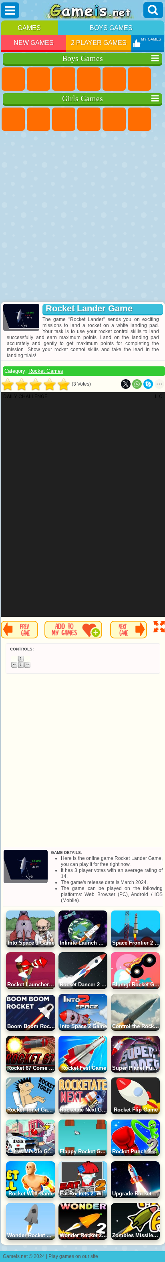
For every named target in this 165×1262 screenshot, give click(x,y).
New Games (34, 42)
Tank (89, 79)
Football (38, 79)
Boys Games (111, 27)
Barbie (89, 119)
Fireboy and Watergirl (63, 119)
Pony (13, 119)
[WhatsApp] (137, 384)
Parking (13, 79)
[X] (126, 384)
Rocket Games (45, 371)
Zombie (114, 79)
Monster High (139, 119)
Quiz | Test (114, 119)
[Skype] (148, 384)
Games (29, 27)
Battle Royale (139, 79)
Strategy (63, 79)
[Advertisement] (81, 217)
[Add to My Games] (73, 629)
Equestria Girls (38, 119)
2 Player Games (99, 42)
